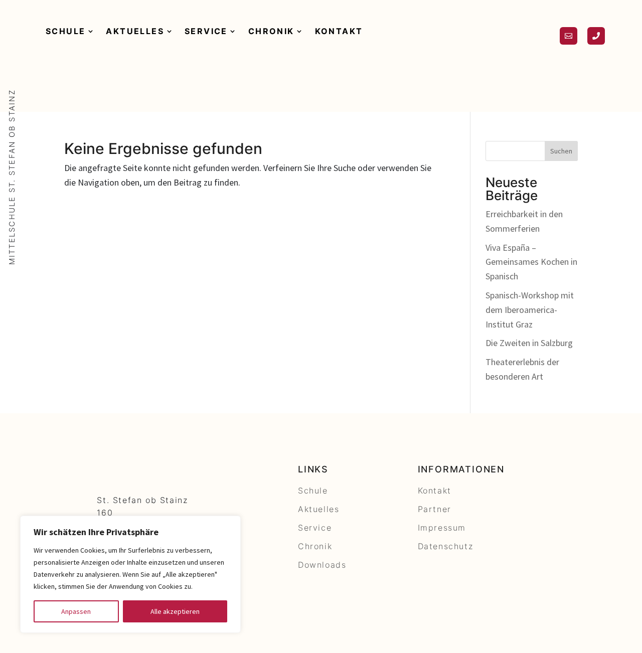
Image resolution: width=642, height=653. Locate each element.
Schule (65, 31)
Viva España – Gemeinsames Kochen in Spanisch (531, 262)
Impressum (442, 528)
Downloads (322, 565)
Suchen (561, 150)
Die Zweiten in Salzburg (529, 343)
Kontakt (339, 31)
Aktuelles (135, 31)
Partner (434, 509)
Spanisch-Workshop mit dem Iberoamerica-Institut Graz (530, 309)
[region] (130, 574)
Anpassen (76, 611)
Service (206, 31)
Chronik (271, 31)
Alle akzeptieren (175, 611)
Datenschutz (445, 546)
